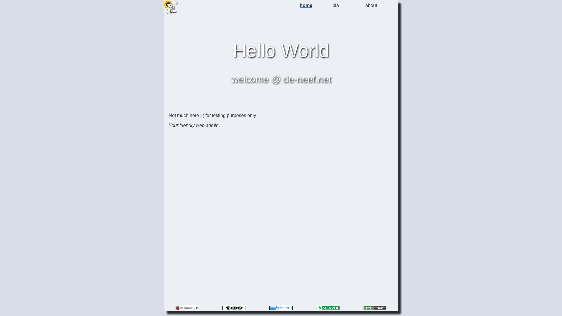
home (306, 5)
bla (336, 5)
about (371, 5)
